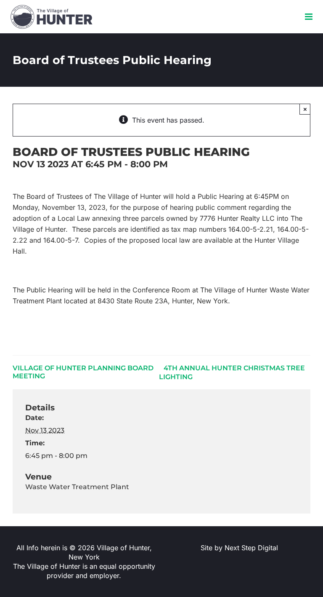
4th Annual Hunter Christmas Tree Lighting (232, 372)
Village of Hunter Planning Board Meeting (83, 372)
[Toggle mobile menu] (309, 16)
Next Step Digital (251, 547)
